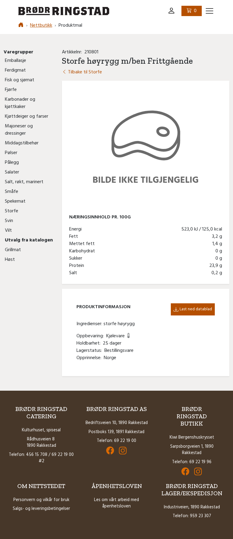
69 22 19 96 (200, 462)
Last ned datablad (196, 309)
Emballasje (15, 61)
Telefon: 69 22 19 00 (116, 440)
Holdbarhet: (89, 343)
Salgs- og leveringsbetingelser (41, 508)
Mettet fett (83, 244)
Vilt (8, 230)
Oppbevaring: (91, 336)
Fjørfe (11, 90)
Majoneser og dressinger (19, 129)
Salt (74, 273)
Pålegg (12, 163)
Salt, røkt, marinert (24, 182)
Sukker (77, 258)
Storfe (11, 211)
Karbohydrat (83, 251)
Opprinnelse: (90, 358)
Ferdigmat (15, 70)
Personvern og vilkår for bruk (41, 500)
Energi (76, 229)
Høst (10, 260)
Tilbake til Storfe (84, 72)
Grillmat (13, 250)
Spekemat (15, 201)
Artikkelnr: (73, 52)
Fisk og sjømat (19, 80)
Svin (9, 221)
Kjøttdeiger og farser (26, 116)
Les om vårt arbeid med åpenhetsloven (116, 503)
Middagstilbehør (22, 143)
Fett (74, 236)
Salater (12, 172)
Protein (77, 265)
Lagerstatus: (90, 350)
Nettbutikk (41, 25)
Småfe (11, 192)
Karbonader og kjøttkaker (20, 103)
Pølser (11, 153)
